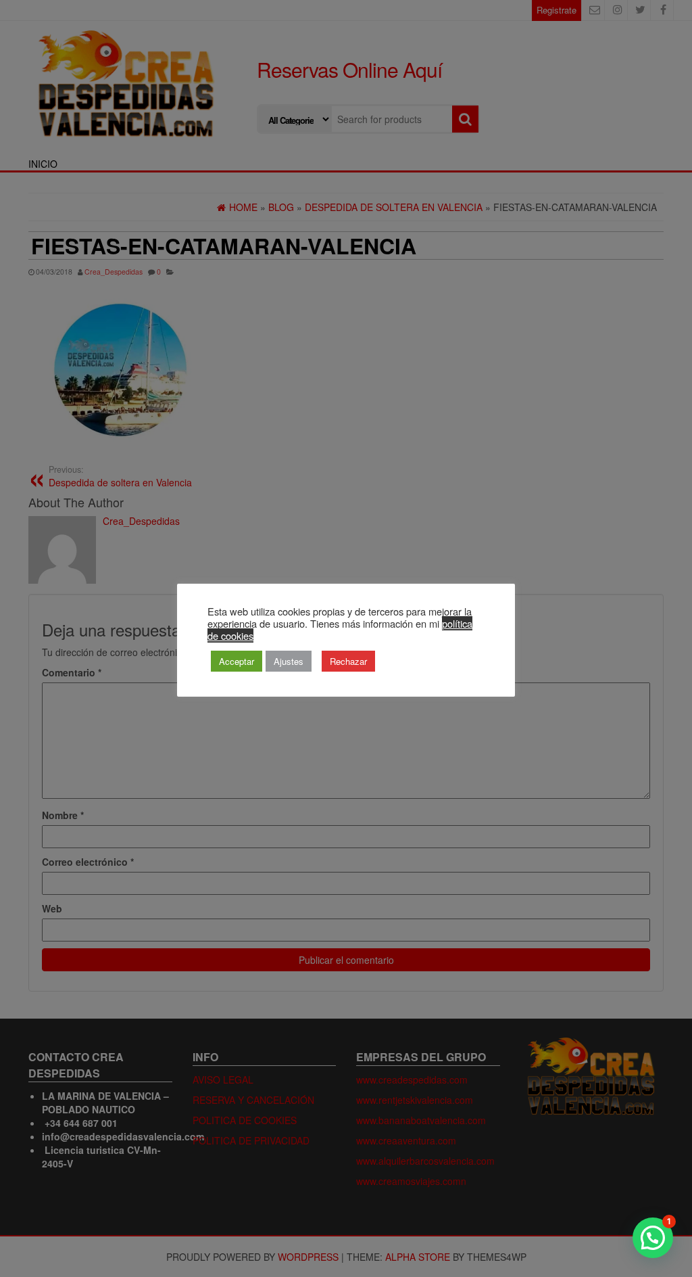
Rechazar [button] (348, 661)
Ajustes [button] (288, 661)
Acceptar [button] (236, 661)
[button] (653, 1237)
